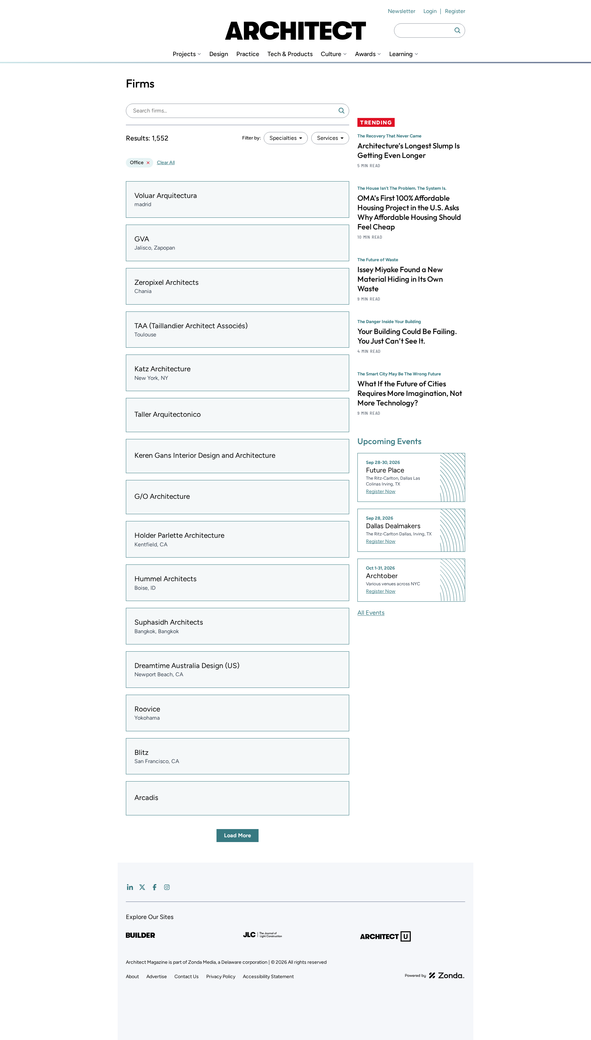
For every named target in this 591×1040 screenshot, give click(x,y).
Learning (401, 54)
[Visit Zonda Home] (434, 975)
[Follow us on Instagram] (167, 887)
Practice (247, 54)
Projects (184, 54)
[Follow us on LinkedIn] (130, 887)
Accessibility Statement (268, 976)
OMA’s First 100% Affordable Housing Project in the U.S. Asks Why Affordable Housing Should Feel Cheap (409, 212)
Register (455, 11)
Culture (331, 54)
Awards (365, 54)
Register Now (380, 491)
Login (430, 11)
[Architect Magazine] (295, 30)
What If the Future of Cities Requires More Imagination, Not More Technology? (409, 393)
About (132, 976)
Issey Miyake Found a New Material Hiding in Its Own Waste (400, 279)
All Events (370, 612)
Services (327, 138)
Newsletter (401, 11)
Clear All (166, 162)
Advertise (156, 976)
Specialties (283, 138)
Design (218, 54)
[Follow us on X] (142, 887)
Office (137, 162)
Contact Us (186, 976)
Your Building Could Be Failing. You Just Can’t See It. (407, 336)
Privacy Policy (220, 976)
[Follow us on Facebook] (154, 887)
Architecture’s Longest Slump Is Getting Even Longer (408, 150)
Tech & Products (290, 54)
